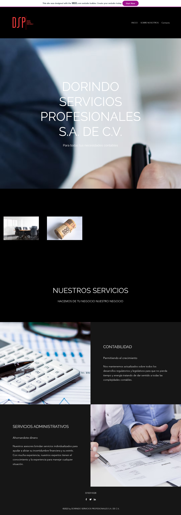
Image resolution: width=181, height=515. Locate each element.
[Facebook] (86, 499)
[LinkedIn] (94, 499)
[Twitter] (90, 499)
